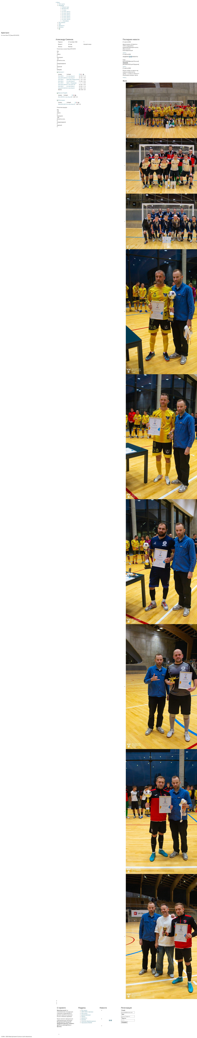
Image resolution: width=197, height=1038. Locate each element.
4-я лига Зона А (70, 86)
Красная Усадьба (62, 93)
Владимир (61, 5)
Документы (61, 25)
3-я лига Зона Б (67, 97)
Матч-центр (62, 4)
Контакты (61, 27)
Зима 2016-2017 (62, 104)
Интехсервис (61, 100)
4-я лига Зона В (70, 78)
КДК (60, 24)
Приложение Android (86, 1022)
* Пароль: (123, 1018)
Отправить (124, 1022)
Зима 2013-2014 (62, 78)
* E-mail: (123, 1010)
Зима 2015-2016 (62, 88)
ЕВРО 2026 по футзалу (87, 1012)
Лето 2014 (60, 79)
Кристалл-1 (61, 72)
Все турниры (62, 22)
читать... (125, 52)
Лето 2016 (60, 97)
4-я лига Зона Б (70, 76)
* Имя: (122, 1014)
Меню (58, 2)
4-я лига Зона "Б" (71, 84)
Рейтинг (83, 1016)
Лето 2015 (60, 86)
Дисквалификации (86, 1015)
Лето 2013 (60, 76)
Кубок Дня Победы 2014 (73, 79)
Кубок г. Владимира (71, 83)
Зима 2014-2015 (62, 84)
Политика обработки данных (88, 1021)
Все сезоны (84, 1010)
